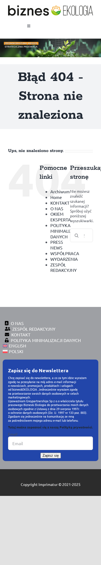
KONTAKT (59, 202)
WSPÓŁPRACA (64, 253)
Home (56, 197)
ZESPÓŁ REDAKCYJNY (63, 267)
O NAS (56, 208)
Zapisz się (51, 456)
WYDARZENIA (64, 259)
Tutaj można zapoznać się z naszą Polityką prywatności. (50, 427)
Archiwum (60, 191)
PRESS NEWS (56, 244)
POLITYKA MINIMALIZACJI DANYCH (65, 230)
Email (13, 434)
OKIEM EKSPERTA (60, 216)
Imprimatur (48, 484)
